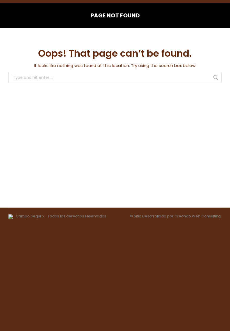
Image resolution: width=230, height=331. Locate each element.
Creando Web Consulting (197, 216)
